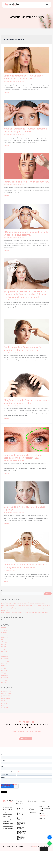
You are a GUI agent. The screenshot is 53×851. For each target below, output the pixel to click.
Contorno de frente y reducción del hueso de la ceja (21, 832)
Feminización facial (8, 81)
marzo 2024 (4, 670)
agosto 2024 (4, 663)
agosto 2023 (4, 680)
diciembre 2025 (4, 635)
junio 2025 (3, 646)
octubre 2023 (4, 679)
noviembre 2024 (4, 658)
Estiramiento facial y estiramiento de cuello (21, 823)
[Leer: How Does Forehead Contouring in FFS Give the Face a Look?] (26, 216)
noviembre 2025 (4, 637)
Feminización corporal (6, 691)
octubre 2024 (4, 660)
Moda (2, 696)
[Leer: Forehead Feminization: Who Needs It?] (26, 166)
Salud (2, 702)
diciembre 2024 (4, 656)
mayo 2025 (3, 648)
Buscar (2, 590)
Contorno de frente (17, 81)
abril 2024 (3, 668)
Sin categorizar (4, 707)
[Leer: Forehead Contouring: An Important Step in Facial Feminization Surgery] (26, 546)
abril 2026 (3, 629)
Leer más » (6, 92)
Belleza (3, 689)
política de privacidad (31, 809)
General (3, 700)
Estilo (2, 705)
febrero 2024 (4, 672)
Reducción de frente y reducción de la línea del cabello (21, 838)
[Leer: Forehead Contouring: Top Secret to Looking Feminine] (26, 492)
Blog (30, 805)
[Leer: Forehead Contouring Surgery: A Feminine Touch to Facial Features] (26, 60)
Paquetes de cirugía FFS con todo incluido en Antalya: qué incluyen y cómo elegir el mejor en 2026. (23, 603)
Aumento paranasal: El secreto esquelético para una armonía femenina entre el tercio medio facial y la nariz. (25, 612)
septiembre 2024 (5, 661)
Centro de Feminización (19, 846)
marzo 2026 (4, 630)
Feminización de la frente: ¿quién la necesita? (26, 182)
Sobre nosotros (32, 812)
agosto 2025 (4, 642)
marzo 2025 (4, 651)
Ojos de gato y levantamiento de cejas (21, 818)
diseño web (34, 846)
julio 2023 (3, 682)
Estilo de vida (4, 703)
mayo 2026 (3, 627)
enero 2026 (3, 634)
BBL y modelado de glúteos (20, 828)
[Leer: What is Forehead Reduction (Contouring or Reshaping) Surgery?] (26, 113)
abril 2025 (3, 649)
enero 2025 (3, 654)
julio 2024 (3, 665)
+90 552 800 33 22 (43, 811)
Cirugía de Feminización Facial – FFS (20, 813)
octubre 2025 (4, 639)
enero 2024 (3, 673)
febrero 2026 (4, 632)
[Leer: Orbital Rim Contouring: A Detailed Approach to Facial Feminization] (26, 439)
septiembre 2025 (5, 641)
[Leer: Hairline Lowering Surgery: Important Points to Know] (26, 384)
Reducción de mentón (6, 693)
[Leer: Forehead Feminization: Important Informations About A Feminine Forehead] (26, 331)
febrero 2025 (4, 653)
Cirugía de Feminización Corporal (20, 808)
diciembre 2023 (4, 675)
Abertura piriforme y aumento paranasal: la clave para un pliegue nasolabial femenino (20, 601)
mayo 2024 (3, 666)
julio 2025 (3, 644)
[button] (47, 4)
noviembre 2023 (4, 677)
